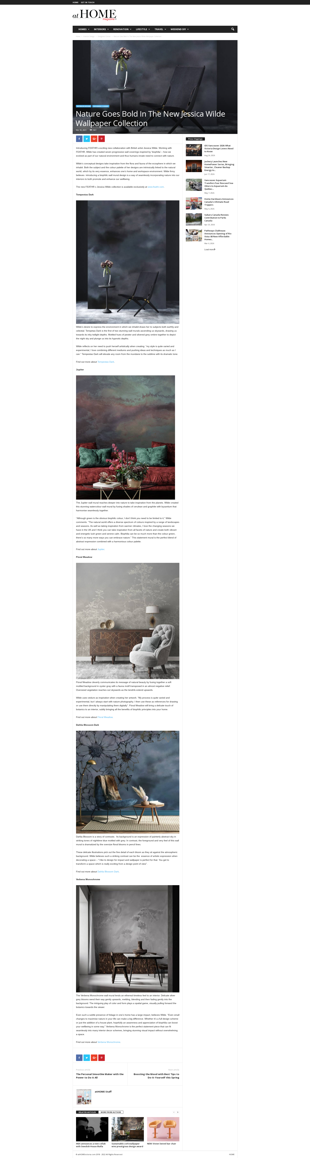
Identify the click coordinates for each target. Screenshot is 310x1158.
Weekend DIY (178, 29)
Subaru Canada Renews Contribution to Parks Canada (216, 217)
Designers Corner (104, 36)
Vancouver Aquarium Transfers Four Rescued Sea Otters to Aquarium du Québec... (218, 184)
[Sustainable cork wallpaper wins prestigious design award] (128, 1129)
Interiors (100, 29)
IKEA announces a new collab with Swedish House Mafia (91, 1145)
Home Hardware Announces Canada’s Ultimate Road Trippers (218, 201)
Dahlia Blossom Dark (108, 871)
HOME (75, 2)
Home (78, 36)
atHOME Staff (103, 1091)
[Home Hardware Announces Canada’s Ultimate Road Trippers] (194, 203)
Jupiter (101, 549)
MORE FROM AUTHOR (111, 1112)
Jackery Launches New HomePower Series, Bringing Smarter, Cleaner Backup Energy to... (219, 166)
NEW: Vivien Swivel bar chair (161, 1143)
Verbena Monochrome (109, 1042)
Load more (209, 249)
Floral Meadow (105, 717)
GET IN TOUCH (87, 2)
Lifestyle (141, 29)
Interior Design (89, 36)
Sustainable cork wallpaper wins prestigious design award (127, 1145)
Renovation (121, 29)
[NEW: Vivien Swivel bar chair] (163, 1129)
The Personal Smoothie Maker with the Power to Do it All (100, 1075)
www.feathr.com (156, 187)
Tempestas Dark (106, 362)
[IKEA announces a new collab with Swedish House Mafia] (92, 1129)
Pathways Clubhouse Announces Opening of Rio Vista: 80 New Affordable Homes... (217, 235)
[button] (232, 29)
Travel (159, 29)
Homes (82, 29)
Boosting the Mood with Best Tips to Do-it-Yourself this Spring (156, 1075)
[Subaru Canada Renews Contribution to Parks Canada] (194, 219)
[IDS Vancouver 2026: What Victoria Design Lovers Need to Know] (194, 150)
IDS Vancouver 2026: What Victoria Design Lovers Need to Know (218, 148)
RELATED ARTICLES (87, 1112)
